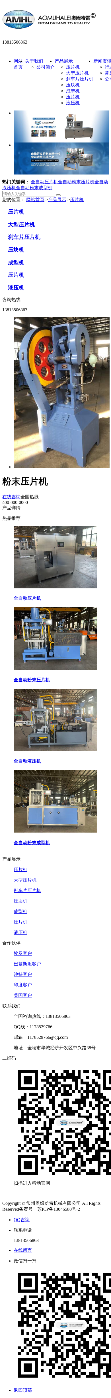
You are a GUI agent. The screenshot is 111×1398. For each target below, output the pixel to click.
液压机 (73, 102)
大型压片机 (77, 73)
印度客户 (23, 984)
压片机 (73, 67)
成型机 (73, 90)
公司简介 (45, 67)
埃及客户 (23, 953)
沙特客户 (23, 974)
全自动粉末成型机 (34, 187)
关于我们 (34, 61)
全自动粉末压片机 (76, 181)
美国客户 (23, 995)
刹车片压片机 (79, 78)
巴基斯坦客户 (27, 963)
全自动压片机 (44, 181)
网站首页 (35, 199)
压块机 (73, 84)
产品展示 (64, 61)
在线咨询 (11, 496)
